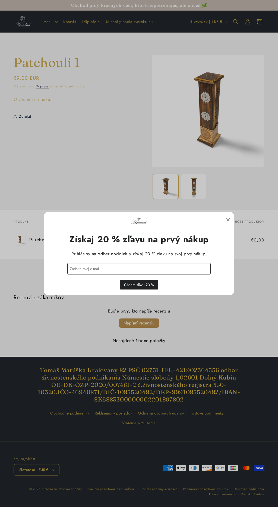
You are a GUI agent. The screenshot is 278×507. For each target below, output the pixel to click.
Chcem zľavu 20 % (139, 285)
